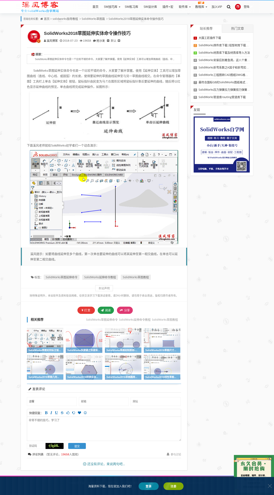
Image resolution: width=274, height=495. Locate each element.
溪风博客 (52, 40)
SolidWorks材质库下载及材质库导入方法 (224, 52)
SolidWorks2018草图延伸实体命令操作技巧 (136, 19)
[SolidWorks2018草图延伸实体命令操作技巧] (104, 116)
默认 (113, 40)
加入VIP (217, 7)
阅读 (107, 310)
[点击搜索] (229, 6)
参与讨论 (176, 454)
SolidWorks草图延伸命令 (61, 277)
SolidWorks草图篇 (93, 19)
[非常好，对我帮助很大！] (79, 412)
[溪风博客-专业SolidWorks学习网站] (40, 6)
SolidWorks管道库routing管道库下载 (222, 97)
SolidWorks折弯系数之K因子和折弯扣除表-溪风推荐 (231, 67)
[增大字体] (119, 40)
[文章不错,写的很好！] (68, 412)
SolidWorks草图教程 (136, 277)
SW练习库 (131, 7)
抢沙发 (100, 40)
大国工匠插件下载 (210, 38)
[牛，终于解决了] (73, 412)
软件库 (183, 7)
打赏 (87, 310)
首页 (95, 7)
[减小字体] (108, 40)
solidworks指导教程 (65, 19)
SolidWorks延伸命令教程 (100, 277)
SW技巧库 (110, 7)
